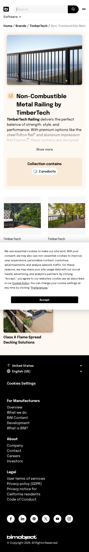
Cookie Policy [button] (20, 283)
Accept (44, 299)
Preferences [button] (39, 287)
